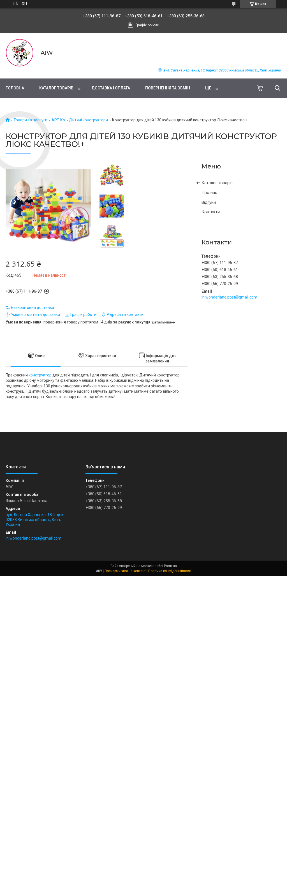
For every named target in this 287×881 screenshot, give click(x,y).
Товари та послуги (30, 120)
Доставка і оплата (110, 88)
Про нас (209, 192)
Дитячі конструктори (88, 120)
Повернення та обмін (167, 88)
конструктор (40, 375)
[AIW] (20, 53)
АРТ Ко (58, 120)
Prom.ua (170, 566)
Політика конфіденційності (169, 571)
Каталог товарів (56, 88)
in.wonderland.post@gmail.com (229, 297)
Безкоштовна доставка (32, 307)
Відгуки (209, 202)
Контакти (211, 211)
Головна (15, 88)
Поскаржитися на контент (125, 571)
